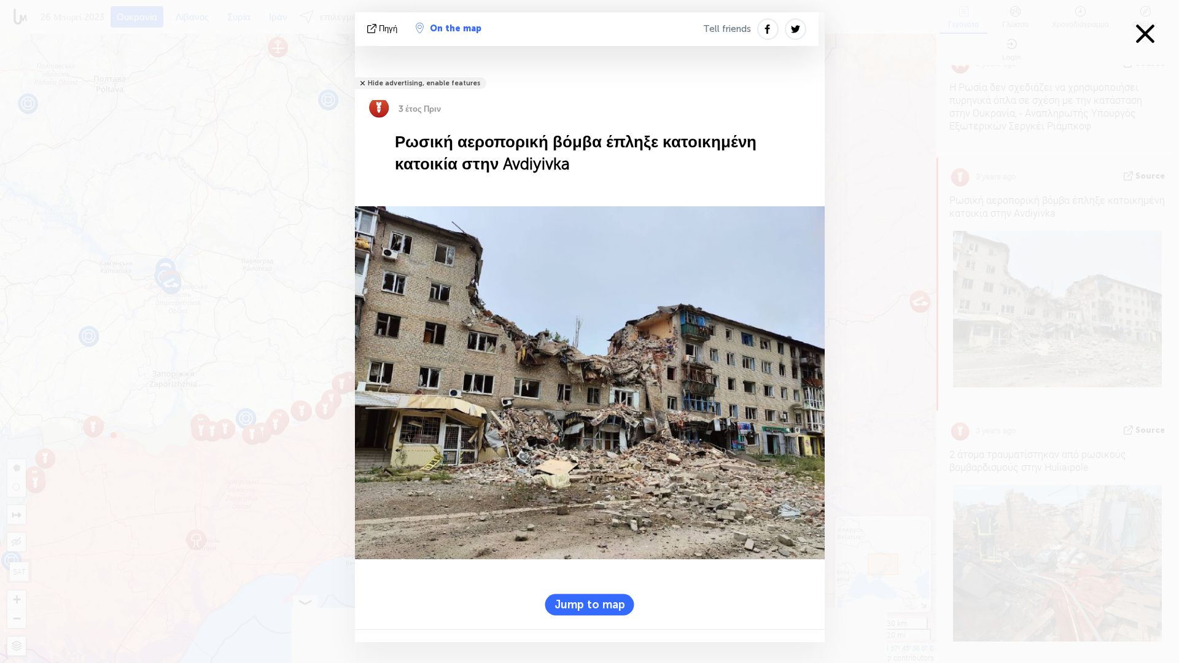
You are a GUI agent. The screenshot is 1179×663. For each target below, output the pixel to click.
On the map (455, 28)
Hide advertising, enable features (424, 83)
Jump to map (589, 604)
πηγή (388, 28)
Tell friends (727, 28)
